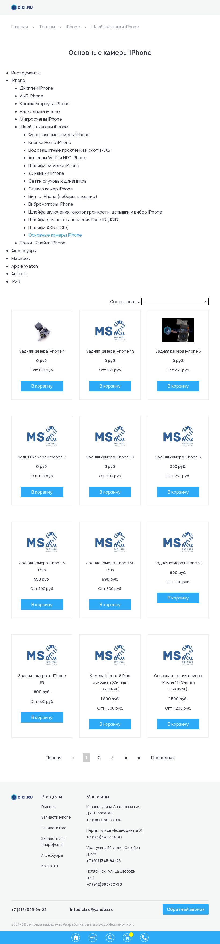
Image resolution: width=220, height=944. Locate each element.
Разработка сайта (79, 924)
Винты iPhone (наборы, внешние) (62, 196)
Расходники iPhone (40, 111)
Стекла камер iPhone (50, 189)
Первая (53, 758)
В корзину (41, 386)
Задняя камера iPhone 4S (110, 351)
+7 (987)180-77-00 (104, 819)
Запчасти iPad (54, 828)
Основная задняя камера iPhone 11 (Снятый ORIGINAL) (178, 682)
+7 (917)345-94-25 (103, 860)
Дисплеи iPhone (36, 88)
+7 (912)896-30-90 (104, 884)
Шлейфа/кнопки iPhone (115, 27)
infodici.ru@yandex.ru (91, 909)
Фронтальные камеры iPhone (59, 135)
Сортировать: (125, 302)
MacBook (20, 258)
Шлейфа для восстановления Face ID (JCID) (74, 220)
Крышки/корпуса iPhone (44, 104)
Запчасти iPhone (56, 817)
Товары (47, 27)
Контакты (49, 865)
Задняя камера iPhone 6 (178, 457)
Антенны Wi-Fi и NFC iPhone (57, 158)
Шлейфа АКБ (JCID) (48, 227)
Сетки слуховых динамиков (57, 181)
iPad (15, 281)
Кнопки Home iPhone (49, 142)
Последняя (163, 758)
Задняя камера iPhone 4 (42, 351)
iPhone (73, 27)
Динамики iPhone (46, 173)
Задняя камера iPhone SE (178, 562)
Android (19, 274)
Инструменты (26, 73)
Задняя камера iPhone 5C (42, 457)
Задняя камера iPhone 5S (110, 457)
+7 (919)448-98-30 (104, 837)
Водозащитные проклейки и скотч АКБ (69, 150)
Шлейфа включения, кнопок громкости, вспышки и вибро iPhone (95, 212)
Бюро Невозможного (116, 924)
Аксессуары (24, 251)
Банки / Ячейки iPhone (42, 243)
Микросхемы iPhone (41, 119)
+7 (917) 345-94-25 (28, 909)
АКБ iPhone (31, 96)
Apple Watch (24, 266)
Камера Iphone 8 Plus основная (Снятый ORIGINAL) (110, 682)
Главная (19, 27)
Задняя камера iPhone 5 (178, 351)
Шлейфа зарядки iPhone (53, 165)
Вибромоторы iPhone (50, 204)
